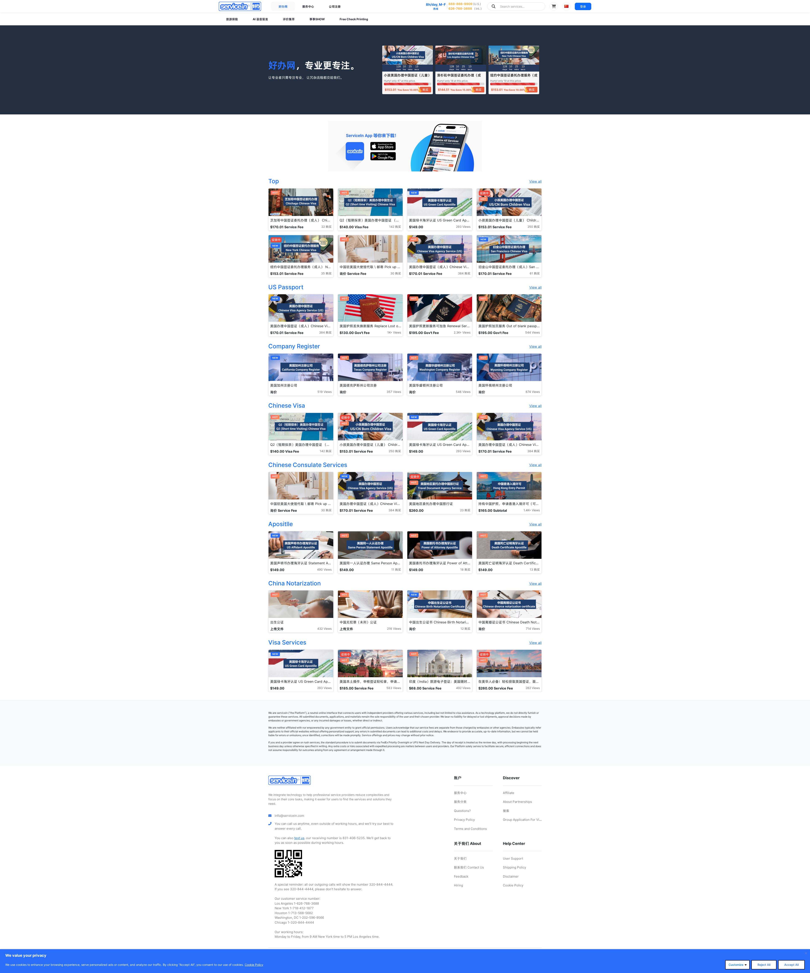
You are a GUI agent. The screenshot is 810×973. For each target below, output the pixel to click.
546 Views (463, 392)
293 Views (463, 226)
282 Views (533, 688)
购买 (425, 89)
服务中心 (308, 6)
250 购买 (534, 226)
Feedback (461, 876)
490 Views (324, 569)
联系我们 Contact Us (469, 867)
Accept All (791, 964)
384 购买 (464, 273)
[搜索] (493, 6)
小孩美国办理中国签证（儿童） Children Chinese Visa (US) (407, 77)
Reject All (763, 964)
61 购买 (535, 273)
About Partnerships (517, 802)
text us (299, 838)
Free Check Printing (354, 19)
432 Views (324, 628)
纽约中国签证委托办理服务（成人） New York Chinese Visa (513, 77)
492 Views (463, 688)
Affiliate (508, 793)
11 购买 (396, 569)
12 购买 (465, 628)
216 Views (394, 628)
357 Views (394, 392)
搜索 (506, 811)
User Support (513, 858)
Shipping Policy (514, 867)
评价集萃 (289, 19)
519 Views (324, 392)
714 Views (533, 628)
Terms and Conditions (470, 829)
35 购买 (326, 273)
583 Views (393, 688)
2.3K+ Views (462, 332)
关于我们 (460, 858)
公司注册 (335, 6)
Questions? (462, 811)
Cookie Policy (254, 964)
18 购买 (465, 569)
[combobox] (516, 6)
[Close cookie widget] (806, 953)
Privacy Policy (464, 820)
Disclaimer (511, 876)
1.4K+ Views (532, 510)
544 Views (532, 332)
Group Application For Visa (523, 820)
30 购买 (395, 273)
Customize (736, 964)
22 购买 (326, 226)
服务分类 (460, 802)
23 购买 (465, 510)
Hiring (458, 885)
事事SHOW (317, 19)
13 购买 (535, 569)
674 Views (533, 392)
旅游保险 (232, 19)
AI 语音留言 (260, 19)
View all (535, 181)
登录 (583, 6)
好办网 (283, 6)
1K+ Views (394, 332)
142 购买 (395, 226)
